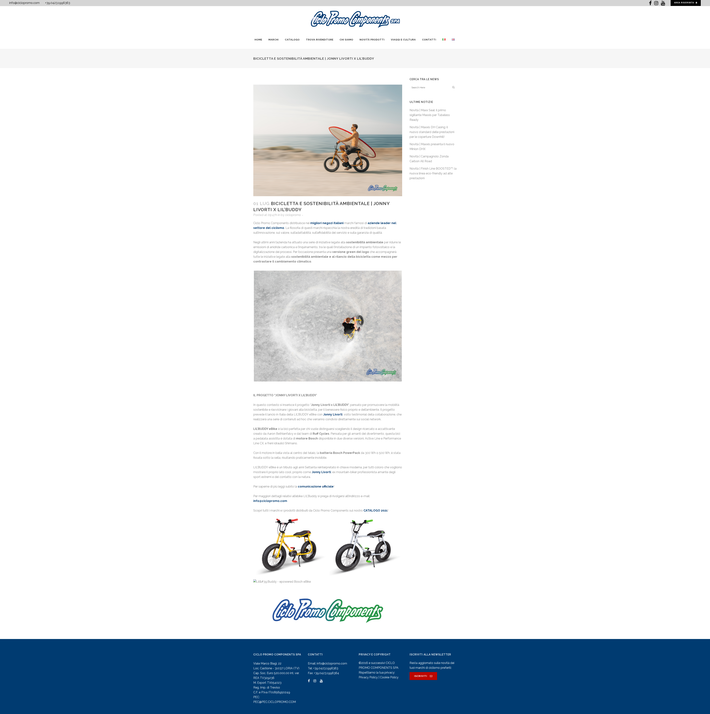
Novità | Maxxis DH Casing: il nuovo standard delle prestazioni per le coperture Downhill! (432, 132)
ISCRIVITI (420, 676)
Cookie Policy (389, 677)
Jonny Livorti (321, 472)
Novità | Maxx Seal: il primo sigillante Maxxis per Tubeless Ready (430, 115)
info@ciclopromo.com (24, 3)
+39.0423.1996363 (57, 3)
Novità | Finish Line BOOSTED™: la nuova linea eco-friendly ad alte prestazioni (433, 173)
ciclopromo (293, 215)
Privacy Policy (368, 677)
